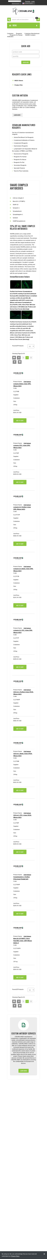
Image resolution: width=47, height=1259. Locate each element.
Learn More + (17, 115)
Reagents (19, 33)
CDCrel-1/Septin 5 (18, 198)
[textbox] (20, 19)
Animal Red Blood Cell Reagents (23, 137)
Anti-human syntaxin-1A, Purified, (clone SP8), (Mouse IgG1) (22, 507)
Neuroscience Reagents (21, 154)
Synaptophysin (17, 211)
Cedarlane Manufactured (31, 33)
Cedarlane (10, 33)
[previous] (19, 357)
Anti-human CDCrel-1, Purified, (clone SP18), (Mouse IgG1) (23, 692)
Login (33, 1)
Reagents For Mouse (20, 159)
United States (29, 3)
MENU (14, 25)
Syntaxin (15, 218)
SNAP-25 (15, 204)
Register (27, 1)
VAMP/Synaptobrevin (19, 221)
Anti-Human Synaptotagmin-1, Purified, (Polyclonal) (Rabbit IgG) (22, 877)
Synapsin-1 (16, 208)
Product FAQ (18, 85)
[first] (14, 357)
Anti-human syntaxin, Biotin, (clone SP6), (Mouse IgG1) (22, 384)
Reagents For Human (16, 35)
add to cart (20, 420)
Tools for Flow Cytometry (21, 171)
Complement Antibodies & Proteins (24, 140)
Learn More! (23, 1071)
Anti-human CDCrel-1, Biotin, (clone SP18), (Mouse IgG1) (22, 754)
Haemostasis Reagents (21, 146)
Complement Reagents (21, 143)
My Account (15, 3)
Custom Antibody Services (23, 1033)
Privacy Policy (15, 1256)
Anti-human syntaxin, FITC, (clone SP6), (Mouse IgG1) (22, 445)
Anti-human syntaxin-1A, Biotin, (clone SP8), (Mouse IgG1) (23, 569)
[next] (14, 362)
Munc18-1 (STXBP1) (19, 201)
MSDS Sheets (19, 80)
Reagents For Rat (19, 162)
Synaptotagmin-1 (18, 214)
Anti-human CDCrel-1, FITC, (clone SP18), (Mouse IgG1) (22, 815)
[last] (20, 362)
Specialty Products (19, 168)
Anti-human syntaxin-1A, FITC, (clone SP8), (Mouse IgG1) (22, 630)
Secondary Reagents (20, 165)
